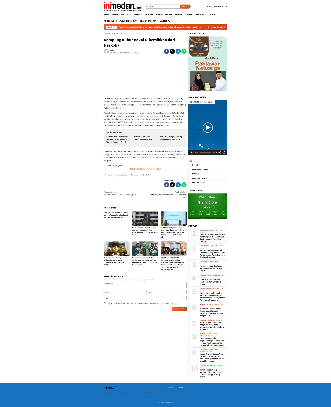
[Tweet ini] (172, 51)
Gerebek (108, 175)
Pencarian (185, 6)
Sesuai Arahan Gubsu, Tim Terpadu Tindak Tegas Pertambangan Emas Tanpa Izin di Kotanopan (212, 357)
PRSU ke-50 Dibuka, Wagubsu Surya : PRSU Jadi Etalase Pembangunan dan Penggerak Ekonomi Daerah (212, 341)
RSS (170, 392)
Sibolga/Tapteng (211, 230)
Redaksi (107, 392)
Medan (209, 275)
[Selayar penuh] (224, 152)
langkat (195, 174)
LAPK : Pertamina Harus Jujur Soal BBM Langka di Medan (210, 281)
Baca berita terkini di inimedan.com (145, 168)
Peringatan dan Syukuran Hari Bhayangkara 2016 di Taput (211, 268)
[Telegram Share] (178, 51)
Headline (203, 275)
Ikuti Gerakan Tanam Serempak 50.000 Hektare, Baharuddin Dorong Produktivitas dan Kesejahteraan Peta (139, 27)
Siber (126, 392)
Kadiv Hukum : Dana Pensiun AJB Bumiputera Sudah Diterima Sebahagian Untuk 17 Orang (145, 231)
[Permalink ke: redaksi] (106, 51)
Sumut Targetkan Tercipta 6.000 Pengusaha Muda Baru (168, 195)
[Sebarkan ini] (166, 51)
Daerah (202, 230)
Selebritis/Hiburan (214, 365)
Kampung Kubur (122, 175)
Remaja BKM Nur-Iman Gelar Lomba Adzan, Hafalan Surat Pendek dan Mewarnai (116, 214)
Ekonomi (203, 304)
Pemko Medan (198, 183)
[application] (207, 127)
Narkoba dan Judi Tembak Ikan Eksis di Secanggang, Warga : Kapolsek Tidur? (117, 139)
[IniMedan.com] (123, 6)
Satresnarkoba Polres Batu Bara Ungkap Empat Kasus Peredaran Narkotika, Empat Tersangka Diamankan (212, 296)
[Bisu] (219, 152)
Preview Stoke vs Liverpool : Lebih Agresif (120, 193)
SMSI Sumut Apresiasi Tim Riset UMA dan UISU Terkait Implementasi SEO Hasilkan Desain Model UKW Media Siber (172, 232)
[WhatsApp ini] (184, 51)
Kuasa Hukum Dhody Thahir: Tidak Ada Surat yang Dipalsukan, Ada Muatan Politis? (115, 261)
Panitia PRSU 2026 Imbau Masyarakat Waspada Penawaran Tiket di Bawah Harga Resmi (211, 312)
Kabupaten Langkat (200, 169)
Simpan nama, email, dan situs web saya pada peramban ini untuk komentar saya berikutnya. (142, 303)
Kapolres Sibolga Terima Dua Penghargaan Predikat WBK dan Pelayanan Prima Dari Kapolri (212, 238)
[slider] (205, 152)
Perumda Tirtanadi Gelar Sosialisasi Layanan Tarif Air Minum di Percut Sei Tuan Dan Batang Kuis (144, 261)
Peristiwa (209, 262)
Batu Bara (203, 288)
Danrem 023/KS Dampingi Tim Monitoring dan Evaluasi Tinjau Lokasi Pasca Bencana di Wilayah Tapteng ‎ (212, 253)
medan (195, 165)
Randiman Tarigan (200, 178)
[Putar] (191, 152)
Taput (215, 262)
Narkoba (134, 175)
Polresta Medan (147, 175)
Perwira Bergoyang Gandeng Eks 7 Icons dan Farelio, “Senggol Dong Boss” (210, 373)
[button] (208, 127)
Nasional (203, 320)
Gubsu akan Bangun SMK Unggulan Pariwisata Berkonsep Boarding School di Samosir (212, 326)
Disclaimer (148, 392)
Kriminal (216, 288)
